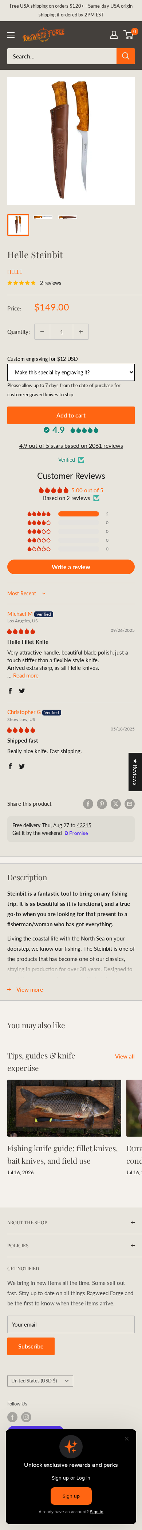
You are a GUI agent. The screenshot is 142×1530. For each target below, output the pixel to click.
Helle (14, 272)
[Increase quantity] (80, 331)
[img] (21, 631)
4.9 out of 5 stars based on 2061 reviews (71, 445)
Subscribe (31, 1346)
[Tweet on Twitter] (116, 803)
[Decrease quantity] (42, 331)
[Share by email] (130, 803)
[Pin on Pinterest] (102, 803)
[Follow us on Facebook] (12, 1417)
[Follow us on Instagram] (26, 1417)
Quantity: (18, 331)
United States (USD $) (34, 1381)
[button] (39, 513)
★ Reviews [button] (135, 772)
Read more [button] (26, 675)
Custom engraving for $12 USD (42, 359)
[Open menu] (11, 35)
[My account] (114, 35)
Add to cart (71, 415)
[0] (128, 34)
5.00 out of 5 (87, 490)
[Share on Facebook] (88, 803)
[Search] (126, 56)
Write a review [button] (71, 566)
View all (125, 1056)
